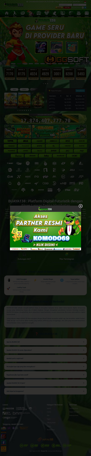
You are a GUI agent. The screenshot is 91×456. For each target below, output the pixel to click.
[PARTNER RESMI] (45, 231)
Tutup (80, 206)
